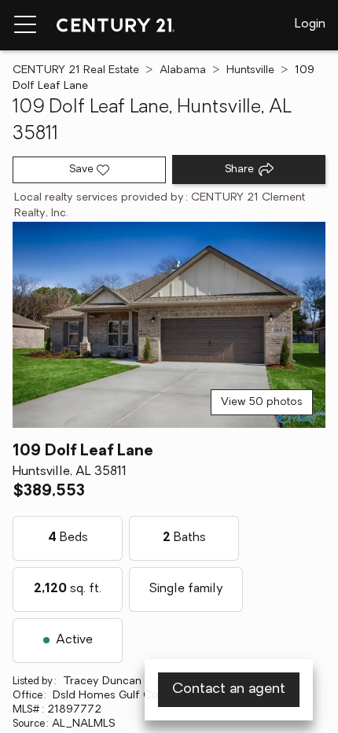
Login (310, 24)
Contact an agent (228, 690)
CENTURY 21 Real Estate (76, 70)
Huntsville (250, 70)
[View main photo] (169, 325)
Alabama (183, 70)
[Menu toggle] (25, 25)
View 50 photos (262, 402)
